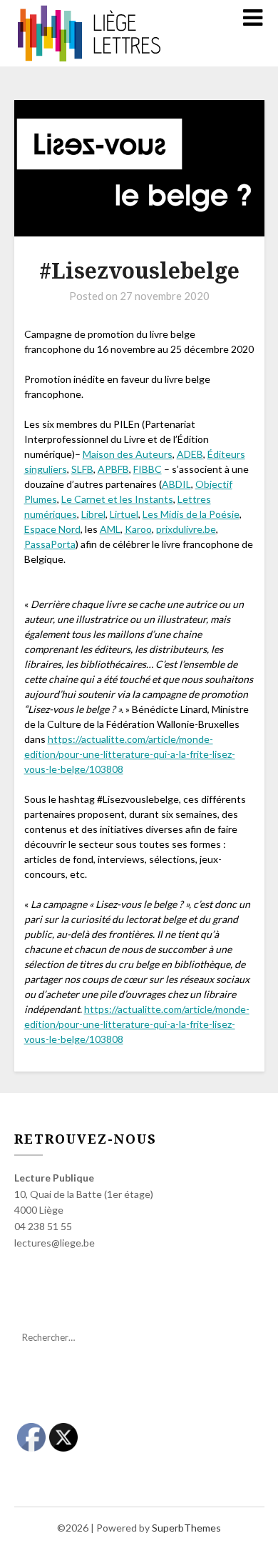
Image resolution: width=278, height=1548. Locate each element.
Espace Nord (52, 529)
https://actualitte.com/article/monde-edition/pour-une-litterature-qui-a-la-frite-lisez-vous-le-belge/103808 (129, 754)
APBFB (113, 469)
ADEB (190, 454)
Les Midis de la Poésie (191, 514)
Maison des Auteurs (128, 454)
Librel (93, 514)
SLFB (82, 469)
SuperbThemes (186, 1528)
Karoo (138, 529)
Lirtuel (124, 514)
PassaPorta (50, 544)
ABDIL (176, 484)
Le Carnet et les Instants (117, 499)
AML (110, 529)
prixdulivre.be (186, 529)
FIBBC (147, 469)
